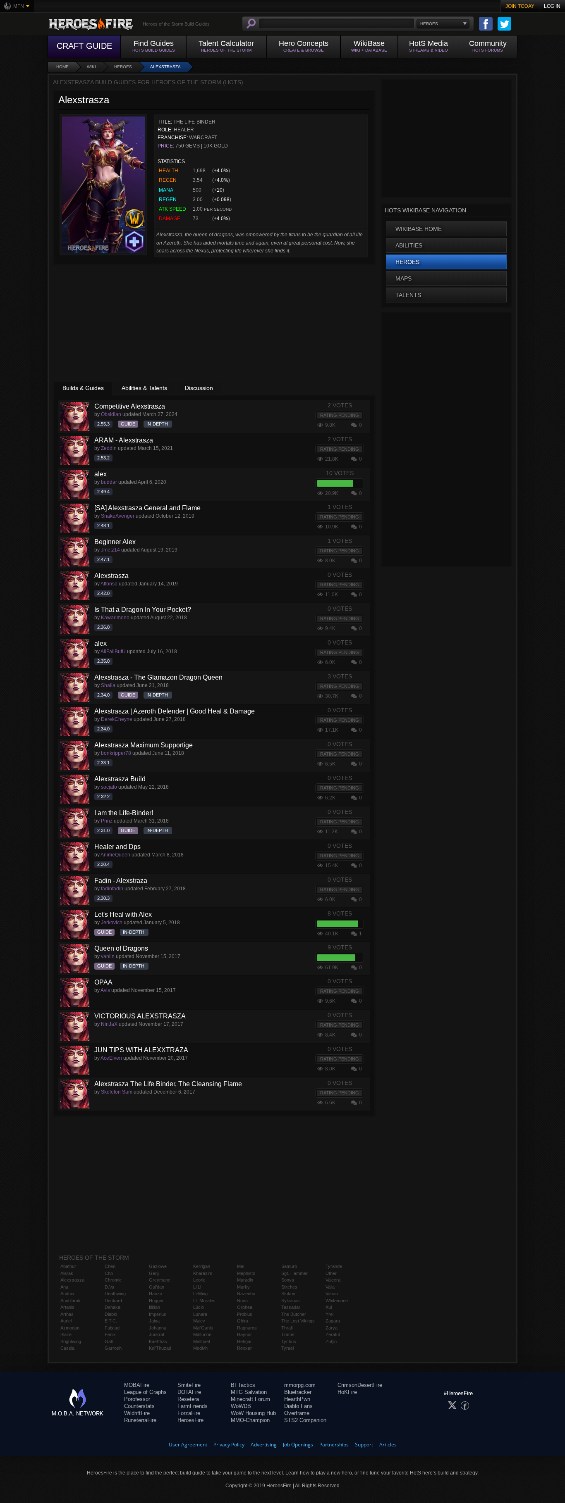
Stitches (289, 1286)
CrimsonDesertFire (360, 1385)
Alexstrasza (165, 66)
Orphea (244, 1307)
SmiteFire (189, 1385)
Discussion (199, 388)
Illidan (154, 1307)
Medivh (200, 1348)
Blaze (66, 1334)
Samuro (289, 1266)
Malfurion (202, 1334)
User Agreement (188, 1444)
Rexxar (244, 1348)
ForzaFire (188, 1413)
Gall (109, 1341)
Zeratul (333, 1334)
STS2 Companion (305, 1420)
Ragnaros (247, 1327)
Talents (408, 295)
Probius (244, 1314)
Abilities (408, 245)
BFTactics (243, 1385)
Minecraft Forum (250, 1399)
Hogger (156, 1300)
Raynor (244, 1334)
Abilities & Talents (144, 388)
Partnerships (334, 1444)
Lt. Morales (204, 1300)
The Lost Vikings (298, 1320)
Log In (552, 6)
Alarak (66, 1273)
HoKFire (347, 1392)
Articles (388, 1444)
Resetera (188, 1399)
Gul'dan (156, 1286)
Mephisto (246, 1273)
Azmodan (69, 1327)
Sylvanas (290, 1300)
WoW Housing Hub (253, 1413)
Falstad (112, 1327)
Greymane (159, 1279)
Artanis (67, 1307)
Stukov (288, 1293)
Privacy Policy (228, 1444)
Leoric (199, 1279)
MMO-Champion (250, 1420)
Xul (329, 1307)
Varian (332, 1293)
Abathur (68, 1266)
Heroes (123, 66)
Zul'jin (331, 1341)
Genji (154, 1273)
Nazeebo (246, 1293)
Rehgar (244, 1341)
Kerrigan (201, 1266)
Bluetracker (297, 1392)
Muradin (245, 1279)
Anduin (67, 1293)
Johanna (157, 1327)
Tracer (288, 1334)
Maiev (199, 1320)
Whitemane (337, 1300)
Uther (331, 1273)
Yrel (329, 1314)
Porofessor (137, 1399)
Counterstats (139, 1406)
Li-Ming (200, 1293)
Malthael (201, 1341)
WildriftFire (137, 1413)
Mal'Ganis (203, 1327)
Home (62, 66)
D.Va (109, 1286)
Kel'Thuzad (160, 1348)
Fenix (110, 1334)
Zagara (333, 1320)
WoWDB (241, 1406)
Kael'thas (158, 1341)
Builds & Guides (83, 388)
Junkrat (156, 1334)
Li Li (197, 1286)
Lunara (200, 1314)
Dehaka (112, 1307)
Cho (109, 1273)
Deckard (113, 1300)
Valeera (333, 1279)
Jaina (154, 1320)
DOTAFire (189, 1392)
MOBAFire (136, 1385)
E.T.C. (111, 1320)
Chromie (113, 1279)
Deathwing (115, 1293)
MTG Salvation (249, 1392)
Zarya (332, 1327)
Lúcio (198, 1307)
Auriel (66, 1320)
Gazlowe (158, 1266)
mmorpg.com (300, 1385)
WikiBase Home (418, 229)
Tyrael (287, 1348)
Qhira (242, 1320)
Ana (64, 1286)
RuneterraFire (140, 1420)
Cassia (67, 1348)
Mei (240, 1266)
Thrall (286, 1327)
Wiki (91, 66)
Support (364, 1444)
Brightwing (70, 1341)
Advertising (264, 1444)
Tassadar (290, 1307)
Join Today (519, 6)
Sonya (287, 1279)
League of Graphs (145, 1392)
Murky (243, 1286)
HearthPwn (297, 1399)
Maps (403, 278)
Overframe (296, 1413)
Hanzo (155, 1293)
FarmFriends (192, 1406)
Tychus (288, 1341)
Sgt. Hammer (294, 1273)
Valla (330, 1286)
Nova (242, 1300)
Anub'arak (70, 1300)
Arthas (67, 1314)
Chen (110, 1266)
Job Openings (298, 1444)
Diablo (111, 1314)
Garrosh (113, 1348)
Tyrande (334, 1266)
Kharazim (202, 1273)
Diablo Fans (298, 1406)
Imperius (157, 1314)
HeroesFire (190, 1420)
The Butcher (293, 1314)
